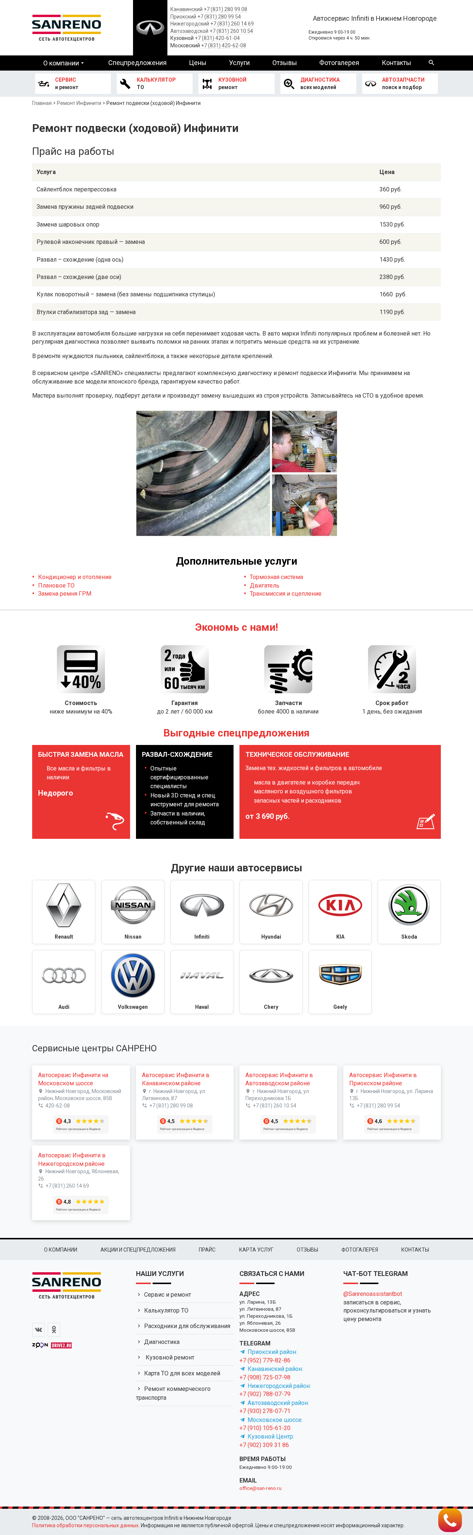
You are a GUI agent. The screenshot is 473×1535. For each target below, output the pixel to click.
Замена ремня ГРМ (64, 593)
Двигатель (264, 585)
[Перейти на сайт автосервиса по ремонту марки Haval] (202, 982)
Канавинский (186, 9)
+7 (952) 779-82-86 (264, 1360)
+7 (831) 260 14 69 (232, 24)
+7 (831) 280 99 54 (219, 17)
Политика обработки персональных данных (85, 1525)
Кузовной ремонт (169, 1357)
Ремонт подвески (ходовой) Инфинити (153, 103)
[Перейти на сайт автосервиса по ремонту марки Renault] (64, 912)
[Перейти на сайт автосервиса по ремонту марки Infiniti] (202, 912)
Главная (42, 103)
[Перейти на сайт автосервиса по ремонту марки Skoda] (409, 912)
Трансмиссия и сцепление (285, 593)
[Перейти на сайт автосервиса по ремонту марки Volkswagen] (133, 982)
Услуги (239, 63)
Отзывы (284, 63)
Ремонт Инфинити (79, 103)
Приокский (183, 17)
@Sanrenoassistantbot (372, 1293)
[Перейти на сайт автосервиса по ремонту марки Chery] (271, 982)
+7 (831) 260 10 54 (231, 31)
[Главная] (66, 26)
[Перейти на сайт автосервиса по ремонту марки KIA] (340, 912)
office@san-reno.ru (260, 1488)
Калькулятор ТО (166, 1310)
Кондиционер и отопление (75, 577)
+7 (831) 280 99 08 (225, 9)
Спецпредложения (137, 63)
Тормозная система (276, 577)
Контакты (396, 63)
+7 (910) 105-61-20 (264, 1428)
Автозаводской (189, 31)
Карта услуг (256, 1250)
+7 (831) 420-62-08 (223, 45)
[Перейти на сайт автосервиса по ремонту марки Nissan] (133, 912)
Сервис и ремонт (167, 1294)
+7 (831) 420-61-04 (217, 38)
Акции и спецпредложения (138, 1250)
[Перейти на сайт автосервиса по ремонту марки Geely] (340, 982)
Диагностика (162, 1341)
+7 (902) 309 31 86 (264, 1445)
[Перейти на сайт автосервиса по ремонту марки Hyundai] (271, 912)
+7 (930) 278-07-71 (264, 1411)
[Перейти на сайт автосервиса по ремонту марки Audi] (64, 982)
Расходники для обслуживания (187, 1326)
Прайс (207, 1250)
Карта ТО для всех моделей (182, 1373)
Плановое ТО (56, 585)
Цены (198, 63)
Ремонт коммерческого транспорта (173, 1393)
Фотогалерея (339, 63)
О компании (61, 63)
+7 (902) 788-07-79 (264, 1394)
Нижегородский (189, 24)
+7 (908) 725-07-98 (264, 1377)
